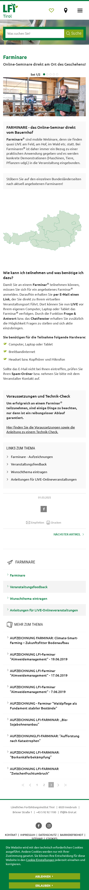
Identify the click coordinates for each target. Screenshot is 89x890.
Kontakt (11, 834)
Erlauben (43, 885)
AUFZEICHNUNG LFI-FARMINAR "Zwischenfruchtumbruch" (34, 771)
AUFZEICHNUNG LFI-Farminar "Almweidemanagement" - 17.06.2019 (38, 673)
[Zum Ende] (65, 784)
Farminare (17, 575)
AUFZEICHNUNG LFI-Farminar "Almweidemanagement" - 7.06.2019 (38, 689)
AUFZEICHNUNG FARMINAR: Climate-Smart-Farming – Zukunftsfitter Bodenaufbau (44, 640)
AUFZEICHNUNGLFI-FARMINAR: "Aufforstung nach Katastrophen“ (44, 738)
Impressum (27, 834)
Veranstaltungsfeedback (29, 586)
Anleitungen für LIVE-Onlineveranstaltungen (44, 610)
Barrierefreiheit (71, 834)
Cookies (51, 838)
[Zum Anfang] (23, 784)
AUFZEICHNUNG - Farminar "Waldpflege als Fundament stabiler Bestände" (43, 705)
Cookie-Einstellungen (40, 860)
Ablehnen (43, 876)
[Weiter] (58, 784)
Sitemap (37, 838)
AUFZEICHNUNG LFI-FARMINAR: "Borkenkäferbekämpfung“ (34, 754)
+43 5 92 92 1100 (46, 812)
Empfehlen (37, 522)
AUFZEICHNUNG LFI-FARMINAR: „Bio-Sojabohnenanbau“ (39, 722)
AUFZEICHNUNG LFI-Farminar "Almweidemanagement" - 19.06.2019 (38, 656)
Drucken (56, 522)
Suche (76, 33)
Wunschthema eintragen (28, 598)
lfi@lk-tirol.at (68, 812)
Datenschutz (47, 834)
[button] (44, 508)
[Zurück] (30, 784)
